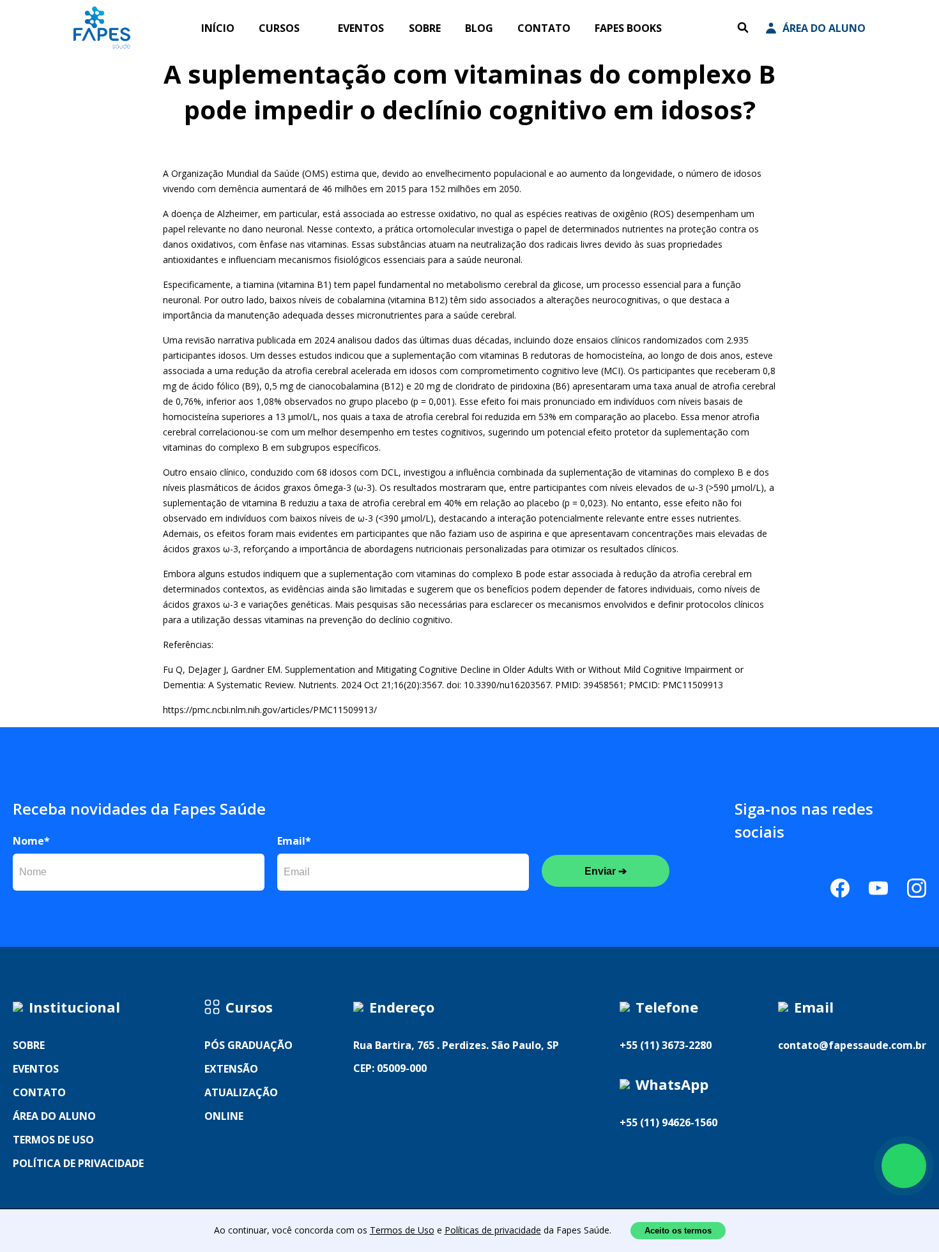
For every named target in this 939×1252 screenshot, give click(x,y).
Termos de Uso (402, 1230)
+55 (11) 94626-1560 (668, 1122)
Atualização (241, 1092)
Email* (294, 841)
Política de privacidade (78, 1163)
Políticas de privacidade (493, 1230)
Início (217, 28)
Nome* (31, 841)
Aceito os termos (678, 1230)
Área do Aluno (824, 28)
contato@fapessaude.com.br (852, 1045)
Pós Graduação (248, 1045)
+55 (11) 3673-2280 (666, 1045)
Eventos (361, 28)
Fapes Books (628, 28)
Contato (543, 28)
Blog (479, 28)
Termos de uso (53, 1140)
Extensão (231, 1069)
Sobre (425, 28)
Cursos (279, 28)
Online (223, 1116)
